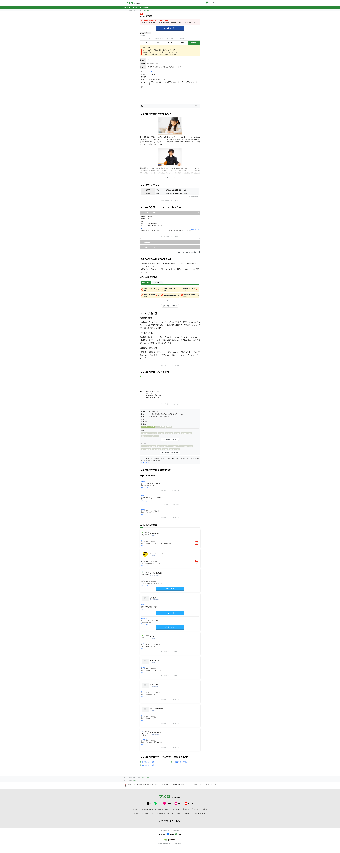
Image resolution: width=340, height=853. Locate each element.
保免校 (142, 691)
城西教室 (143, 482)
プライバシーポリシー (148, 813)
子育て (180, 803)
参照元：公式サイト (195, 229)
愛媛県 (130, 10)
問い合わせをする (146, 462)
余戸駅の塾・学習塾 (148, 762)
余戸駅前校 (144, 739)
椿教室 (142, 495)
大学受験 (169, 803)
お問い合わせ (187, 813)
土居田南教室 (144, 618)
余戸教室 (143, 667)
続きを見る (170, 177)
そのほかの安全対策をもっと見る (170, 452)
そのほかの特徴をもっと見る (170, 439)
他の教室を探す (170, 28)
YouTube (190, 803)
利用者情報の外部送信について (165, 813)
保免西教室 (144, 643)
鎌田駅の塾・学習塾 (148, 765)
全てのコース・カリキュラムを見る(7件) (188, 252)
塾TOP (126, 10)
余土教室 (143, 604)
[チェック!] (197, 543)
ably (150, 71)
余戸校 (142, 540)
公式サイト (170, 588)
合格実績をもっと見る (169, 306)
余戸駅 (139, 10)
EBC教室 (143, 509)
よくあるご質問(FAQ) (200, 813)
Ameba (163, 834)
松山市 (135, 10)
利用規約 (136, 813)
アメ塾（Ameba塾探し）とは (148, 809)
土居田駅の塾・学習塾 (180, 762)
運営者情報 (204, 809)
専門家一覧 (195, 809)
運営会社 (178, 813)
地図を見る (145, 487)
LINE (158, 803)
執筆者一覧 (186, 809)
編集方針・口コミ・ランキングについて (169, 809)
